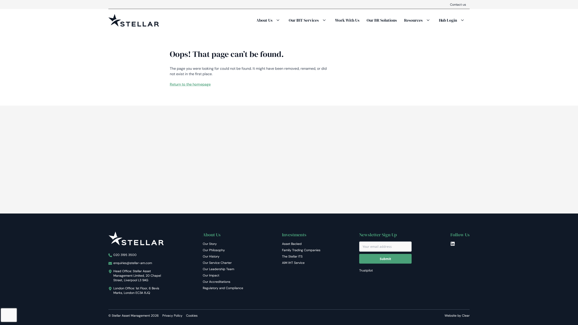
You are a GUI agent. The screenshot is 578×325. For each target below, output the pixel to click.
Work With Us (347, 20)
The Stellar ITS (292, 256)
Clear (466, 315)
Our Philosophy (214, 250)
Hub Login (448, 20)
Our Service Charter (217, 263)
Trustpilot (366, 270)
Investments (294, 235)
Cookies (192, 315)
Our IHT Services (304, 20)
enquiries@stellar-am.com (132, 263)
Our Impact (211, 275)
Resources (413, 20)
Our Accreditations (216, 282)
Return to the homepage (190, 84)
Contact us (458, 4)
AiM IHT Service (293, 263)
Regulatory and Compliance (223, 288)
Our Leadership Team (218, 269)
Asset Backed (292, 244)
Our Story (210, 244)
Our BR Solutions (382, 20)
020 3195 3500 (125, 255)
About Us (264, 20)
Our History (211, 256)
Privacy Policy (172, 315)
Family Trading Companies (301, 250)
